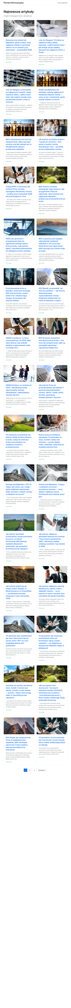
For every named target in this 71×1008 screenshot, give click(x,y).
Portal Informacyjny (14, 2)
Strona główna (62, 3)
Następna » (42, 770)
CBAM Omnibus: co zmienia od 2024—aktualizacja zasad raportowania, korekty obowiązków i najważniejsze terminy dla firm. (18, 390)
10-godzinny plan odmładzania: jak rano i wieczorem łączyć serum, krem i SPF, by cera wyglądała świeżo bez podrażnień (19, 641)
